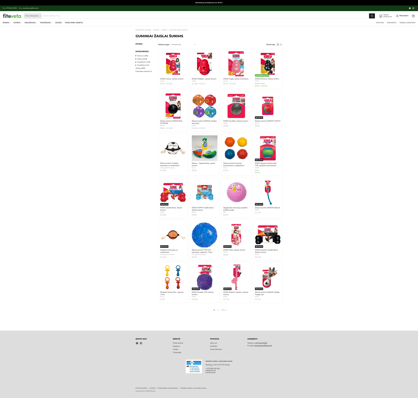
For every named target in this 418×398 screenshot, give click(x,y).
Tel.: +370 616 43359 (10, 8)
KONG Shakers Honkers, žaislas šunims (235, 293)
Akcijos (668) (140, 68)
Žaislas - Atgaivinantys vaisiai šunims (203, 164)
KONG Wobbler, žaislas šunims (204, 79)
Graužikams (30, 23)
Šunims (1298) (142, 56)
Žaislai (164, 30)
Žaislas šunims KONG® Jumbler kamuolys (204, 122)
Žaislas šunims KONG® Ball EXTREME (171, 122)
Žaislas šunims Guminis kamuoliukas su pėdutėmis (233, 164)
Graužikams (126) (143, 62)
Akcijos (58, 23)
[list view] (280, 44)
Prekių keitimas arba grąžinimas (168, 388)
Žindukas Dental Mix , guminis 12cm (172, 293)
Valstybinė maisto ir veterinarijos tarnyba (193, 388)
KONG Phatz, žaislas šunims (234, 250)
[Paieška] (372, 15)
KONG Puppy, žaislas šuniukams (236, 79)
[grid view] (277, 44)
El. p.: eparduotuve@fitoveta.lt (28, 8)
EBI (224, 212)
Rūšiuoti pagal (163, 45)
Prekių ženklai (178, 343)
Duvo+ (194, 168)
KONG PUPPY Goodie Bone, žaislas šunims (203, 209)
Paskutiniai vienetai (74, 23)
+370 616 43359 (261, 343)
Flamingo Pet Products (167, 168)
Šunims (6, 23)
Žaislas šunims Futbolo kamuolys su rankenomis (170, 164)
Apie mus (380, 23)
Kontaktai (391, 23)
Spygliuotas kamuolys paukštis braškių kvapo (235, 209)
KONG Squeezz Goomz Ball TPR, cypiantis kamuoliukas (265, 164)
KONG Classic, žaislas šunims (171, 79)
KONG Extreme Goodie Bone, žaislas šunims (266, 251)
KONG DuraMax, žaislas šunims (235, 121)
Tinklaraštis (177, 352)
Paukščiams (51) (143, 65)
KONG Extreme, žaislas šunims (267, 79)
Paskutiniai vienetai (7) (144, 71)
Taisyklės (152, 388)
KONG (162, 81)
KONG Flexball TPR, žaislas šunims (202, 293)
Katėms (16, 23)
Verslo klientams (407, 23)
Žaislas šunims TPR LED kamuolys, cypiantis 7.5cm (202, 251)
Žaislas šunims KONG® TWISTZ (267, 121)
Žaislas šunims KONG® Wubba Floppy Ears (267, 293)
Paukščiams (45, 23)
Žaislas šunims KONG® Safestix (267, 208)
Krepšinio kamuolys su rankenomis (169, 251)
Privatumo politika (141, 388)
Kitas (224, 310)
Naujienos (176, 346)
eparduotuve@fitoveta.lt (263, 346)
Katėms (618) (142, 59)
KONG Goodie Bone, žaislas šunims (171, 209)
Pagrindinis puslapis (143, 30)
